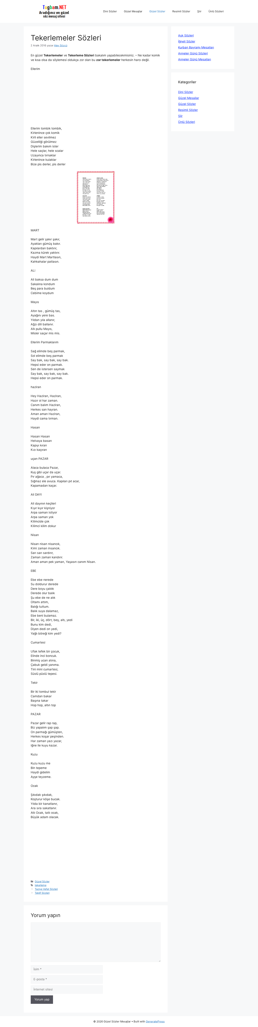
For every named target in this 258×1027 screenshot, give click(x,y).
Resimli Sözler (181, 11)
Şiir (199, 11)
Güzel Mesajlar (133, 11)
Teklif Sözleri (42, 892)
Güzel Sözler (157, 11)
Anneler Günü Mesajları (194, 59)
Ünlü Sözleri (216, 11)
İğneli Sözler (186, 41)
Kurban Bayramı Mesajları (196, 47)
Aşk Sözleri (186, 35)
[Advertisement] (96, 100)
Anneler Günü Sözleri (193, 53)
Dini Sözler (110, 11)
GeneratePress (155, 1021)
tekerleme (40, 885)
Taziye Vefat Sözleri (46, 889)
